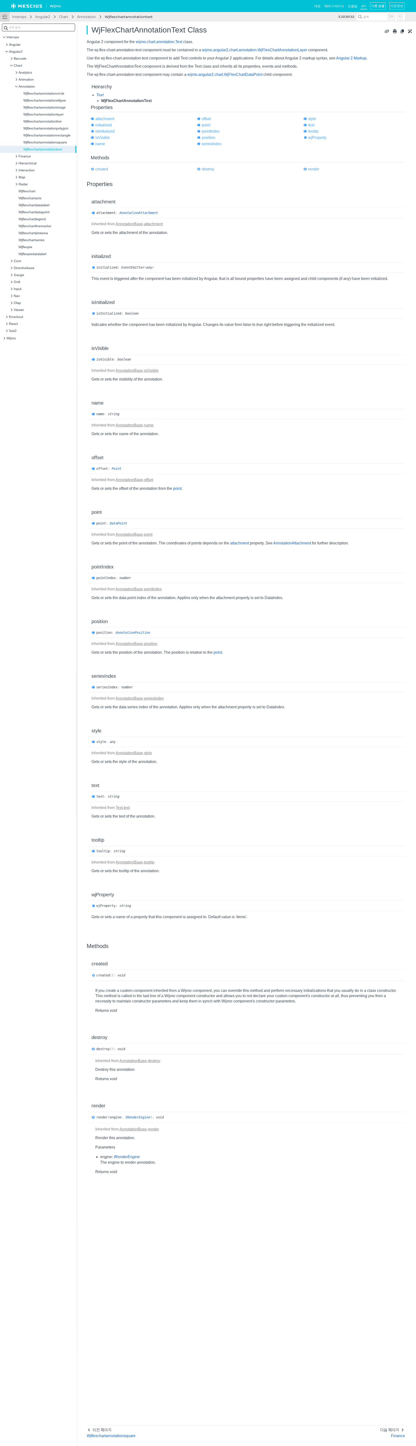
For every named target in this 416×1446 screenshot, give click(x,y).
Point (116, 469)
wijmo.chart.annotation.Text (159, 42)
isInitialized (105, 131)
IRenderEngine (137, 1117)
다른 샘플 (377, 6)
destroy (208, 169)
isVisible (102, 138)
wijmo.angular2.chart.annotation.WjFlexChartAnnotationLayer (254, 50)
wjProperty (317, 138)
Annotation (86, 17)
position (208, 138)
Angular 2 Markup (351, 58)
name (100, 144)
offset (206, 119)
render (313, 169)
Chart (63, 17)
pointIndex (211, 131)
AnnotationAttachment (138, 213)
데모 (317, 6)
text (311, 125)
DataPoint (118, 523)
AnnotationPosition (133, 632)
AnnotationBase (129, 224)
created (101, 169)
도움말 (352, 6)
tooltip (313, 131)
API (363, 6)
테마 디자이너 (334, 6)
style (312, 119)
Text (100, 95)
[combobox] (38, 27)
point (206, 125)
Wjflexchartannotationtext (129, 17)
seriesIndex (211, 144)
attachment (104, 119)
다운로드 (397, 6)
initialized (103, 125)
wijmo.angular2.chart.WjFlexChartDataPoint (224, 74)
